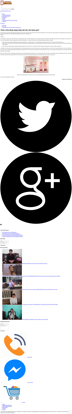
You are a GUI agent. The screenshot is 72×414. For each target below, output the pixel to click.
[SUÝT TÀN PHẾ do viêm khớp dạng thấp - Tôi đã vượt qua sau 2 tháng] (12, 319)
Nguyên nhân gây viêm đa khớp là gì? (9, 232)
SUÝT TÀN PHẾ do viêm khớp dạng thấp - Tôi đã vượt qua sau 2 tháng (35, 319)
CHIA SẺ (3, 409)
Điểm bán (4, 21)
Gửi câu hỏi (2, 330)
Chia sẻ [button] (3, 19)
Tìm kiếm (12, 9)
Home (3, 13)
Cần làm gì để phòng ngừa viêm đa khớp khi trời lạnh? (12, 235)
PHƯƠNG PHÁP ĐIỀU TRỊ (7, 406)
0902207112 (2, 11)
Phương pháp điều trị (6, 16)
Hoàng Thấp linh (14, 20)
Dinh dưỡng (4, 17)
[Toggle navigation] (0, 12)
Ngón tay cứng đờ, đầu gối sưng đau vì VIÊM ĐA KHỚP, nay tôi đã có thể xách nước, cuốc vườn (39, 289)
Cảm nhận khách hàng (6, 20)
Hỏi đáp (3, 18)
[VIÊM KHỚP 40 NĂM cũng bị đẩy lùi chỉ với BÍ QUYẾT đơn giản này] (12, 263)
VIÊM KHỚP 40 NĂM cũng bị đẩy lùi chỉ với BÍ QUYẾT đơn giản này (34, 263)
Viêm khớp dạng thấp (6, 15)
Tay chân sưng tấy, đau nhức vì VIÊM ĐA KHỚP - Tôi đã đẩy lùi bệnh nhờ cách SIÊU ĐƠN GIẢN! (40, 304)
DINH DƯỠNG (5, 407)
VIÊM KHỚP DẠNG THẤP (7, 405)
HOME (3, 404)
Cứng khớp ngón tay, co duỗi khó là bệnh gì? (10, 233)
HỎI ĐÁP (4, 408)
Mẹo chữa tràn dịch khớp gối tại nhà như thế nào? (11, 234)
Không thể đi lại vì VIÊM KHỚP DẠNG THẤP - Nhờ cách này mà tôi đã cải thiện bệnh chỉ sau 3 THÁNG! (41, 276)
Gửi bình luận (3, 245)
